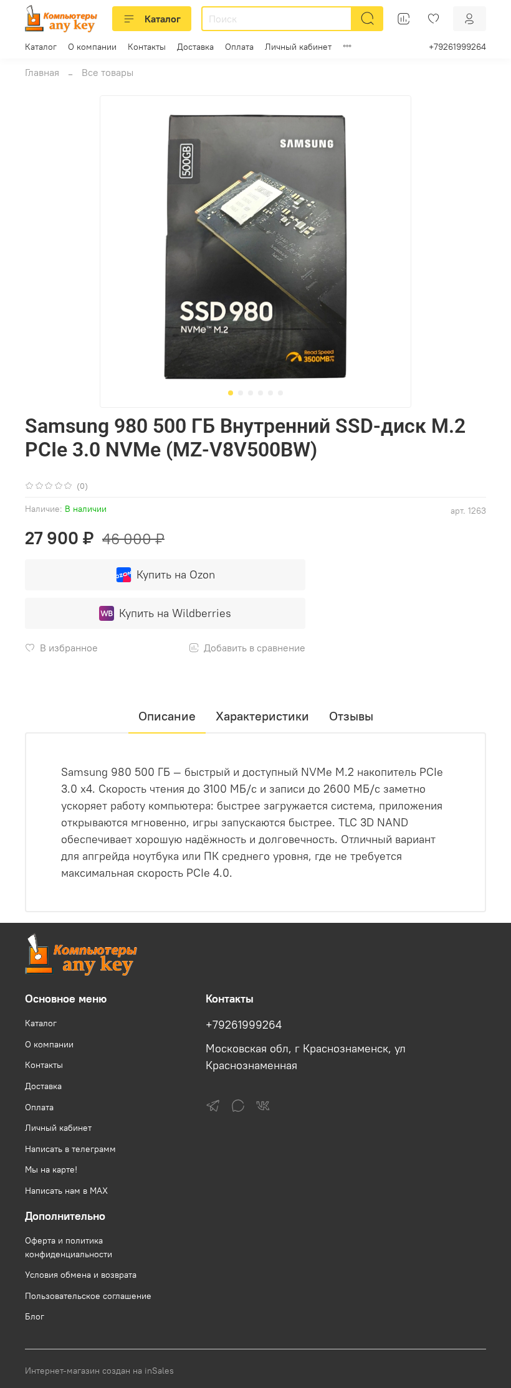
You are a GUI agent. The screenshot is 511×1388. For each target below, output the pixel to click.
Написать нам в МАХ (66, 1190)
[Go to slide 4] (260, 392)
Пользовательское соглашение (88, 1295)
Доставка (195, 46)
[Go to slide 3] (250, 392)
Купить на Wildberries (175, 613)
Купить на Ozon (175, 574)
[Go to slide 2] (240, 392)
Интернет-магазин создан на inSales (99, 1370)
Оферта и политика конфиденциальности (68, 1247)
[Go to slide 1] (230, 392)
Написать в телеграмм (70, 1148)
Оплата (239, 46)
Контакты (147, 46)
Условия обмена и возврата (80, 1274)
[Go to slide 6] (280, 392)
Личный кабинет (298, 46)
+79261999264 (457, 46)
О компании (92, 46)
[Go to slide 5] (270, 392)
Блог (34, 1316)
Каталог (163, 18)
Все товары (107, 72)
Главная (42, 72)
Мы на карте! (51, 1169)
